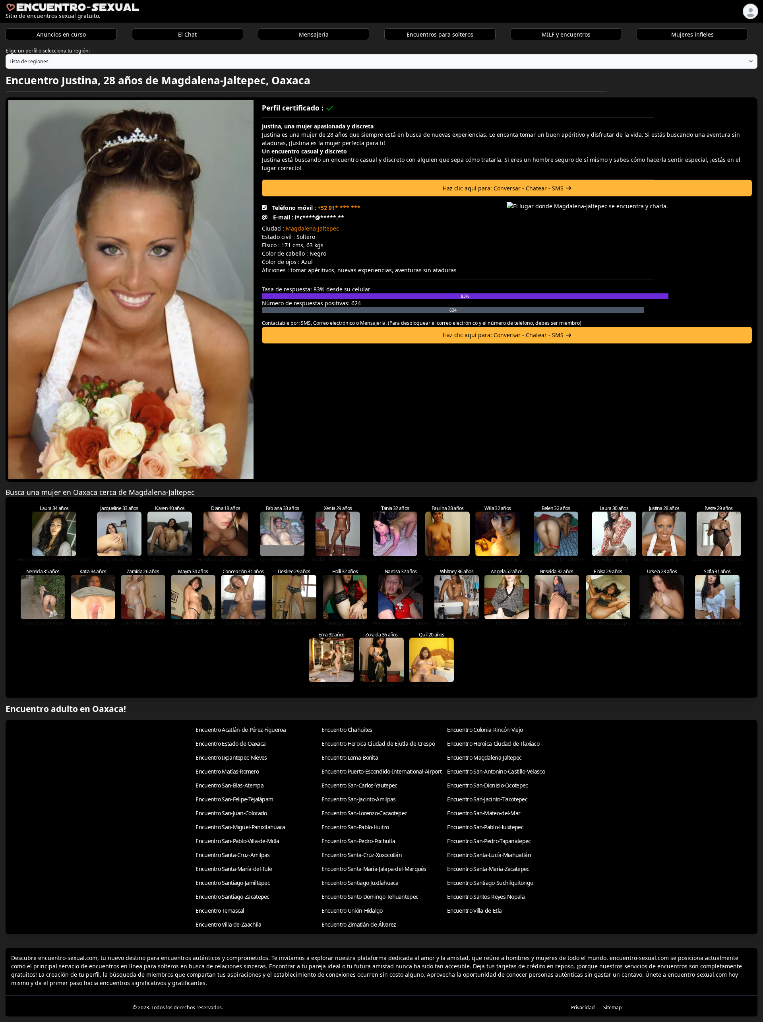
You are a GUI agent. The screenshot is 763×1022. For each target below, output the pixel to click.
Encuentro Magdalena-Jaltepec (484, 757)
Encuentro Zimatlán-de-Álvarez (358, 924)
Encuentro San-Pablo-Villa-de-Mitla (237, 841)
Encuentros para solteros (440, 34)
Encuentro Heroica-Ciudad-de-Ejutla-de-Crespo (378, 743)
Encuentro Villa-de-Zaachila (228, 924)
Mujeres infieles (692, 34)
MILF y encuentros (566, 34)
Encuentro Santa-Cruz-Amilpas (232, 855)
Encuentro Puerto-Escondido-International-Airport (381, 771)
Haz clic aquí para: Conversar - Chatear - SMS (503, 188)
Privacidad (583, 1007)
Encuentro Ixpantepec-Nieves (231, 757)
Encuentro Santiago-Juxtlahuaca (360, 882)
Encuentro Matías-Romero (227, 771)
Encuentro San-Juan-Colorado (231, 813)
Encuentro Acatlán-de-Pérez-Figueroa (241, 729)
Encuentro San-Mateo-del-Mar (483, 813)
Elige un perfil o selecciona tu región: (48, 50)
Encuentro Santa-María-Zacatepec (488, 869)
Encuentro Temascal (220, 910)
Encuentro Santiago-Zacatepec (232, 896)
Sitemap (612, 1007)
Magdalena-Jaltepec (312, 228)
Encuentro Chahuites (346, 729)
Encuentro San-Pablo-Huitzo (355, 827)
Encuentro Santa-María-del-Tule (234, 869)
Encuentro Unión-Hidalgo (352, 910)
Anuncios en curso (61, 34)
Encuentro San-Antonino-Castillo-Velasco (496, 771)
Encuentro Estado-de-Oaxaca (230, 743)
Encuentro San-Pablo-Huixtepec (485, 827)
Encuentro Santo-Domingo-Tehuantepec (369, 896)
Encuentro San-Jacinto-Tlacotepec (487, 799)
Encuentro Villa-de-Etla (474, 910)
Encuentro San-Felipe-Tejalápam (234, 799)
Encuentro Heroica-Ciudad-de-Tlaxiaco (493, 743)
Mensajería (314, 34)
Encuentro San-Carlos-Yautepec (359, 785)
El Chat (187, 34)
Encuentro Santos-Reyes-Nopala (486, 896)
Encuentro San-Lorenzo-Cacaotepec (364, 813)
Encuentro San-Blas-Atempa (229, 785)
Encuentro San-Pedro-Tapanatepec (489, 841)
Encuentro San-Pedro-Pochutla (358, 841)
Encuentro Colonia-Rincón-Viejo (485, 729)
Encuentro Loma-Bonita (349, 757)
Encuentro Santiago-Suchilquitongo (490, 882)
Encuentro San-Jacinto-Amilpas (358, 799)
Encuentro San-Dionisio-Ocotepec (487, 785)
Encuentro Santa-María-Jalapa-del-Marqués (373, 869)
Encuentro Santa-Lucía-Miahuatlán (489, 855)
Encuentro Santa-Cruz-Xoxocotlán (361, 855)
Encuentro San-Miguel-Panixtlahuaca (240, 827)
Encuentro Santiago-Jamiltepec (233, 882)
